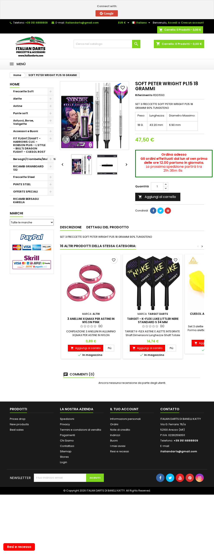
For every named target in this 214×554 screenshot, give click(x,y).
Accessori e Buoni (25, 131)
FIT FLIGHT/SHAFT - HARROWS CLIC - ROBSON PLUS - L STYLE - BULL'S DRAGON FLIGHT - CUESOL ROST (29, 145)
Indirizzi (115, 435)
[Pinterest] (168, 211)
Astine (17, 106)
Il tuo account (124, 409)
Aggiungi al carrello (157, 196)
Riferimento (144, 95)
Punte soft (20, 113)
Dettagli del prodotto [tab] (107, 227)
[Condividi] (153, 211)
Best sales (17, 430)
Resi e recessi (119, 451)
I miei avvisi (117, 446)
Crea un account (192, 22)
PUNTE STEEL (22, 184)
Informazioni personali (125, 419)
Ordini (114, 424)
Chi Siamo (67, 441)
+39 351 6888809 (36, 22)
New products (19, 424)
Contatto (169, 409)
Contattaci (67, 446)
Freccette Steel (24, 177)
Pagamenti (67, 435)
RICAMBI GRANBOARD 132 (28, 168)
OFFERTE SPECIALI (25, 192)
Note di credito (120, 430)
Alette (17, 99)
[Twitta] (160, 211)
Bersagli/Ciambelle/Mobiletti (33, 159)
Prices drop (17, 419)
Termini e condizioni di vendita (80, 430)
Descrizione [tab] (71, 227)
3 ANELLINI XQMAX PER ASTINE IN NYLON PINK (91, 320)
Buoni (114, 441)
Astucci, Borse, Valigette (23, 122)
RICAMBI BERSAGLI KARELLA (26, 200)
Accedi (172, 22)
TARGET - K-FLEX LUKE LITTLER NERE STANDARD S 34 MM (152, 320)
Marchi (16, 213)
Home (14, 84)
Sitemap (65, 451)
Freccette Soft (23, 91)
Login (63, 462)
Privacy (65, 424)
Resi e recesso (19, 547)
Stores (64, 457)
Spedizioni (67, 419)
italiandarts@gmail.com (82, 22)
